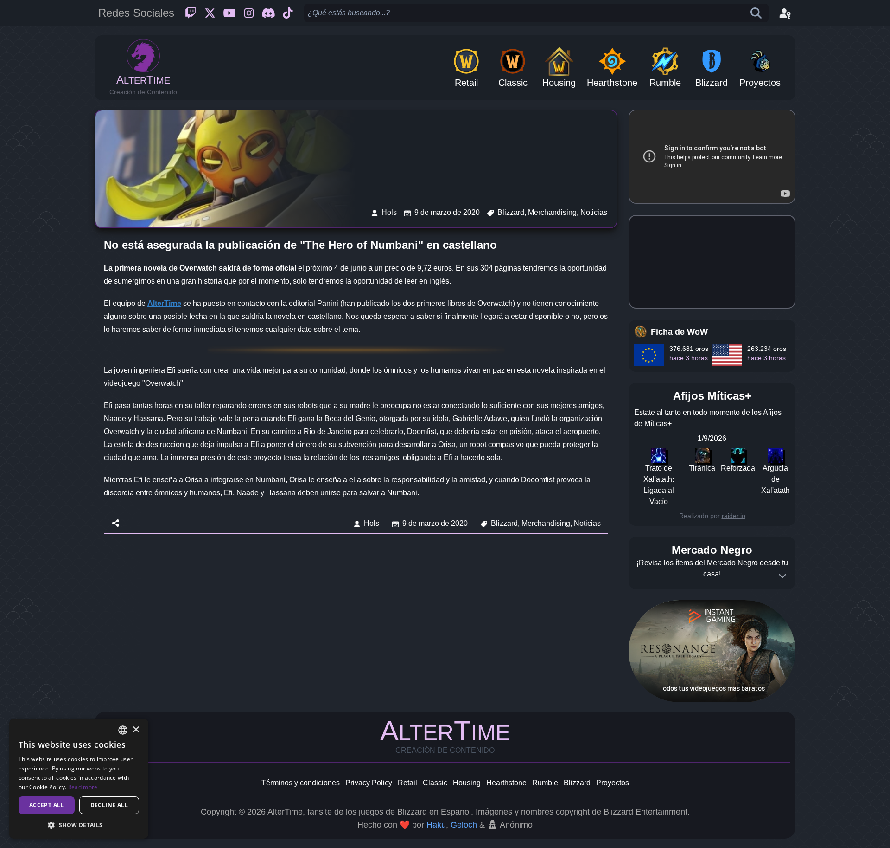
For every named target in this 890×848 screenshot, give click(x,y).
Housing (467, 783)
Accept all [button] (46, 805)
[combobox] (122, 730)
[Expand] (782, 576)
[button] (79, 824)
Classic (435, 783)
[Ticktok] (288, 13)
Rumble (545, 783)
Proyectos (612, 783)
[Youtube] (229, 13)
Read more (83, 787)
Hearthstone (506, 783)
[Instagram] (249, 13)
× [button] (135, 729)
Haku (436, 824)
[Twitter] (210, 13)
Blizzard (577, 783)
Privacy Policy (368, 783)
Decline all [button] (109, 805)
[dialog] (78, 779)
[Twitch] (190, 13)
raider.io (733, 515)
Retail (407, 783)
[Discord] (268, 13)
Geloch (464, 824)
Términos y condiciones (300, 783)
